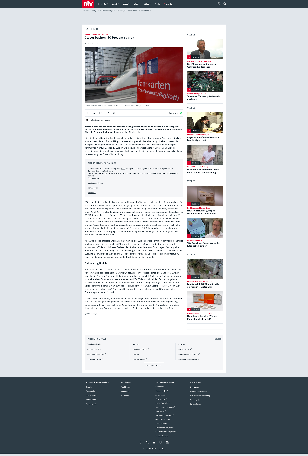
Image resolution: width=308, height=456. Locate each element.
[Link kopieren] (107, 113)
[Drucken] (114, 113)
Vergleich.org (116, 154)
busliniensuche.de (95, 183)
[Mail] (100, 113)
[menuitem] (107, 4)
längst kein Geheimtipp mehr (128, 141)
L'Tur (123, 168)
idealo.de (92, 192)
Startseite (85, 11)
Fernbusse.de (93, 178)
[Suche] (224, 4)
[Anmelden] (219, 4)
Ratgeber (95, 11)
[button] (134, 76)
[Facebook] (87, 113)
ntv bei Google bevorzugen (100, 120)
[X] (93, 113)
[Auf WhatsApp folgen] (181, 113)
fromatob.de (93, 188)
